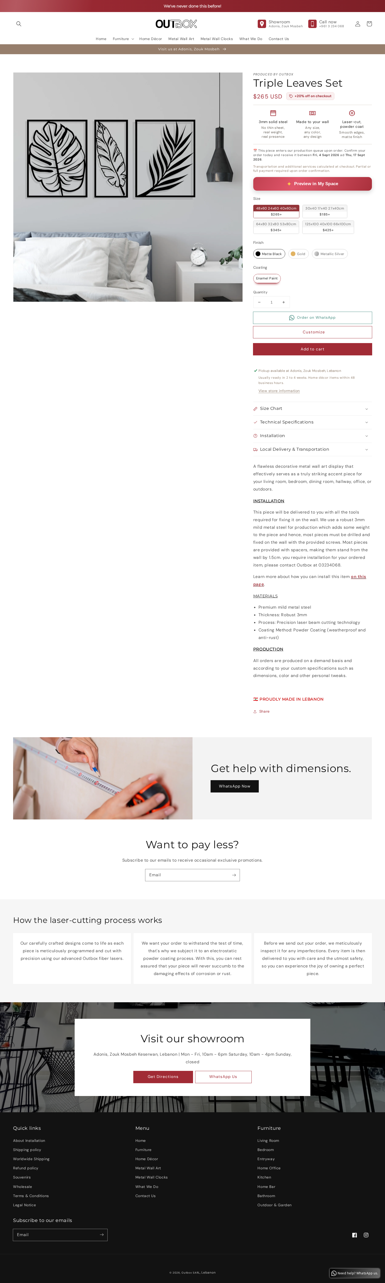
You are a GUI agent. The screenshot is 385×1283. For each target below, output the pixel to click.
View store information (279, 390)
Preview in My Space (316, 183)
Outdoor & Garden (274, 1205)
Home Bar (266, 1186)
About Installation (29, 1140)
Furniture (143, 1149)
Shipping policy (27, 1149)
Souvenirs (22, 1177)
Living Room (268, 1140)
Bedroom (265, 1149)
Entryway (266, 1159)
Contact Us (145, 1195)
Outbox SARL (191, 1272)
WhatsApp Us (223, 1076)
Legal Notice (24, 1205)
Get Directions (163, 1076)
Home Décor (146, 1159)
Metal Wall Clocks (151, 1177)
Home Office (269, 1168)
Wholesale (22, 1186)
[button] (19, 24)
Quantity (260, 292)
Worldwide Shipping (31, 1159)
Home (140, 1140)
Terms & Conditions (31, 1195)
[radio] (276, 211)
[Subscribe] (234, 875)
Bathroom (266, 1195)
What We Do (146, 1186)
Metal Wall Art (148, 1168)
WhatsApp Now (234, 786)
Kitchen (264, 1177)
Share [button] (264, 711)
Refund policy (25, 1168)
